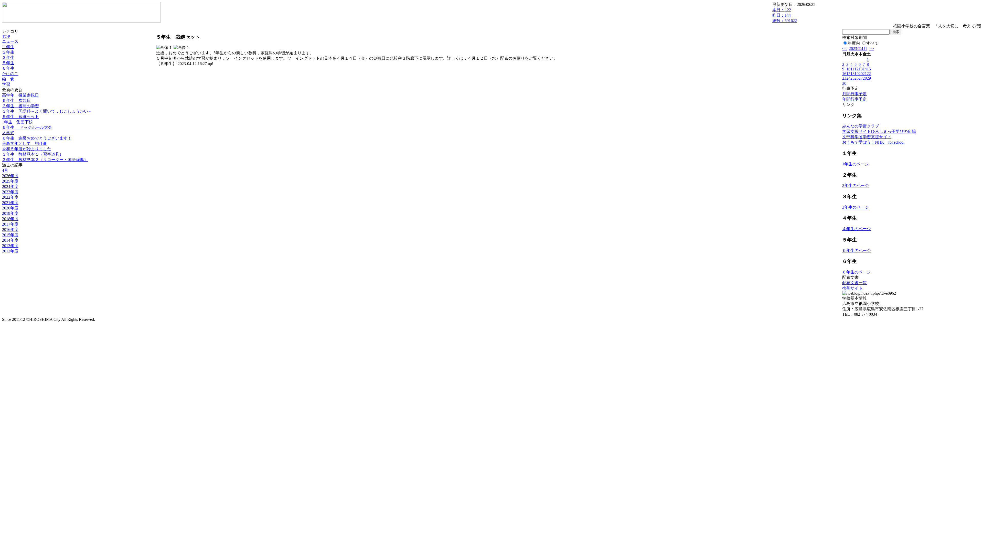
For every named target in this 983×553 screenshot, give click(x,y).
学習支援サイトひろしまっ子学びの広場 (879, 131)
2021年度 (10, 202)
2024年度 (10, 186)
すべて (872, 43)
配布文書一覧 (854, 283)
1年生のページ (855, 164)
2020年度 (10, 208)
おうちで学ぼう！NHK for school (873, 142)
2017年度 (10, 224)
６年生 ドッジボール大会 (27, 127)
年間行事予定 (854, 99)
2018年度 (10, 219)
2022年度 (10, 197)
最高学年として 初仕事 (24, 143)
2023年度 (10, 192)
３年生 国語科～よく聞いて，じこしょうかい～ (47, 111)
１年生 (8, 47)
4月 (5, 170)
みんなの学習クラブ (860, 126)
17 (848, 73)
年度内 (854, 43)
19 (856, 73)
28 (865, 78)
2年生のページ (855, 185)
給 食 (8, 79)
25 (852, 78)
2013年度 (10, 245)
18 (852, 73)
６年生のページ (856, 272)
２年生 (8, 52)
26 (856, 78)
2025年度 (10, 181)
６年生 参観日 (16, 100)
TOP (6, 36)
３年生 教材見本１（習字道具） (32, 154)
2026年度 (10, 176)
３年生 (8, 57)
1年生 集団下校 (17, 122)
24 (848, 78)
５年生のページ (856, 250)
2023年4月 (858, 48)
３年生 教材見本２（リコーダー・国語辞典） (45, 159)
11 (852, 69)
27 (861, 78)
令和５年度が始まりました (26, 149)
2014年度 (10, 240)
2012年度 (10, 251)
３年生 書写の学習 (20, 106)
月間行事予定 (854, 94)
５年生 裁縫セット (20, 116)
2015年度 (10, 235)
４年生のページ (856, 229)
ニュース (10, 41)
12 (856, 69)
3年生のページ (855, 207)
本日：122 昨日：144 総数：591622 (784, 15)
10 (848, 69)
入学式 (8, 133)
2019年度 (10, 213)
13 (861, 69)
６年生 (8, 68)
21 (865, 73)
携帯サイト (852, 288)
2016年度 (10, 229)
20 (861, 73)
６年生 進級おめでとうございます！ (37, 138)
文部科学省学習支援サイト (866, 137)
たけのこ (10, 73)
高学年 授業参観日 (20, 95)
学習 (6, 84)
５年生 (8, 63)
